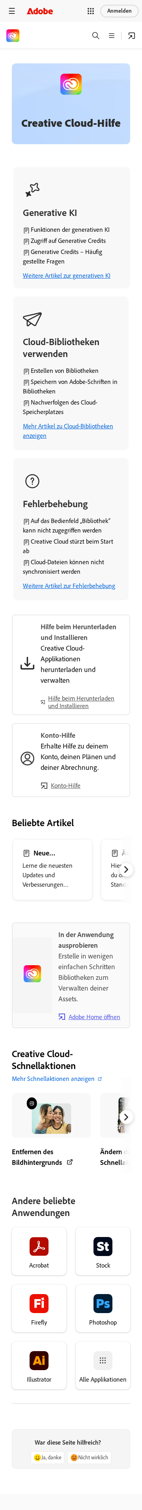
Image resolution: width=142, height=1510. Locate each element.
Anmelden (119, 11)
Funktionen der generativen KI (70, 229)
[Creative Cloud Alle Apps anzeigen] (132, 36)
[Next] (126, 869)
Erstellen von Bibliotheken (65, 370)
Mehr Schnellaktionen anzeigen (53, 1078)
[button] (90, 11)
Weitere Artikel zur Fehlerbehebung (69, 586)
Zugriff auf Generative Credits (68, 240)
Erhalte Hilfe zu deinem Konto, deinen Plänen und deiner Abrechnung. (78, 757)
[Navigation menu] (12, 11)
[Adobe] (40, 11)
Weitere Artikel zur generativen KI (66, 275)
